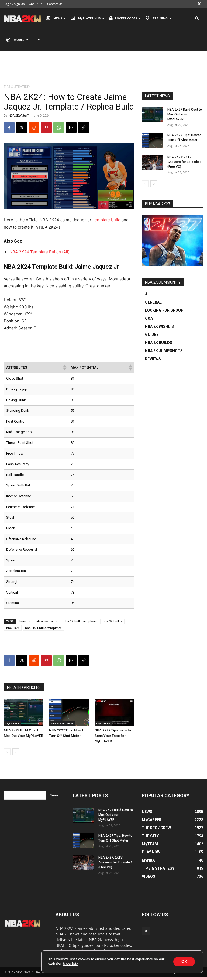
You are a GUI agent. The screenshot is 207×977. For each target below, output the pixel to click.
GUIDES (152, 334)
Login (8, 4)
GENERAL (153, 302)
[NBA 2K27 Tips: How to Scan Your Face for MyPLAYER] (114, 712)
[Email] (71, 127)
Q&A (149, 318)
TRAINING (160, 18)
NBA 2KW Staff (19, 115)
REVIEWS (153, 359)
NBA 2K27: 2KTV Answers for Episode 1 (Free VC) (184, 162)
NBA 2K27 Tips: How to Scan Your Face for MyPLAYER (113, 735)
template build (106, 219)
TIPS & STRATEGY (62, 723)
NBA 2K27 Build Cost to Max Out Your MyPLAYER (184, 114)
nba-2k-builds (112, 621)
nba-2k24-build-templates (43, 628)
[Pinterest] (46, 127)
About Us (35, 4)
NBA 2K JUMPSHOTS (164, 351)
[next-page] (15, 751)
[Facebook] (9, 127)
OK (184, 961)
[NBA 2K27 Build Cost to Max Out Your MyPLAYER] (23, 712)
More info (70, 964)
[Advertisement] (103, 71)
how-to (24, 621)
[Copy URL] (83, 127)
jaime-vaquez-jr (47, 621)
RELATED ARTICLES (24, 687)
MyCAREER (12, 723)
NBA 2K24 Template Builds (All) (39, 251)
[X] (199, 4)
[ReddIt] (34, 127)
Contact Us (54, 4)
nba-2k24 (12, 628)
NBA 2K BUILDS (158, 343)
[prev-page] (7, 751)
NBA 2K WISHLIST (161, 326)
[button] (196, 18)
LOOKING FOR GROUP (164, 310)
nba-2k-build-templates (80, 621)
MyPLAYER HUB (89, 18)
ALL (148, 294)
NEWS (57, 18)
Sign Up (19, 4)
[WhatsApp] (58, 127)
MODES (19, 40)
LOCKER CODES (126, 18)
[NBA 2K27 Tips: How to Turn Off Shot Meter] (69, 712)
